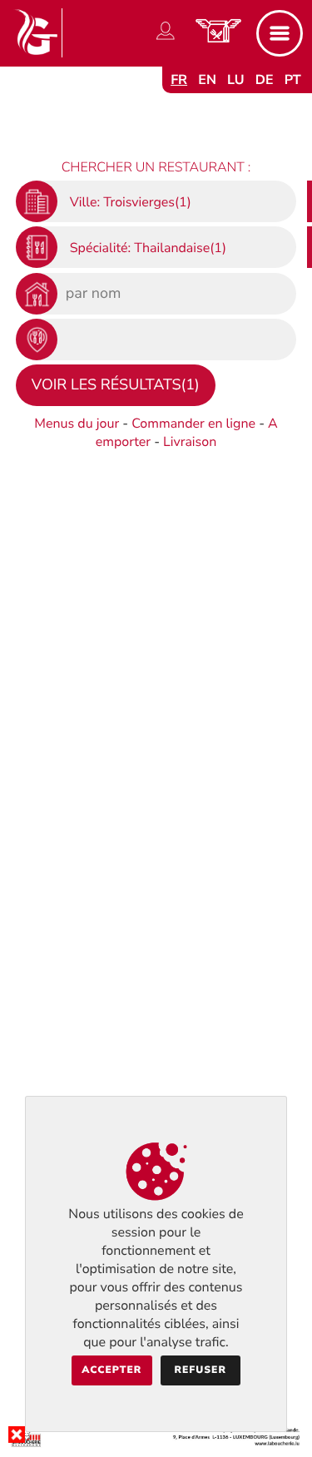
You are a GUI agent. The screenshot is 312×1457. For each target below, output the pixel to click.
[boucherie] (156, 1444)
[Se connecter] (165, 39)
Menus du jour (76, 423)
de (264, 80)
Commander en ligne (193, 423)
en (207, 80)
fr (179, 80)
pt (293, 80)
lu (235, 80)
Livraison (189, 442)
